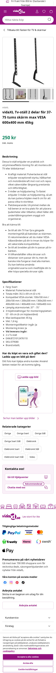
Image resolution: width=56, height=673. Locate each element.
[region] (28, 653)
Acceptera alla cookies (28, 657)
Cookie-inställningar (28, 669)
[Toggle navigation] (5, 11)
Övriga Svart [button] (23, 433)
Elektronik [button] (31, 441)
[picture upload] (28, 397)
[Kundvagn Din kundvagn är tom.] (51, 11)
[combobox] (28, 19)
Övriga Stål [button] (40, 433)
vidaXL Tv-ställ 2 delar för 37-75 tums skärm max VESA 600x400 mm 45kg (27, 117)
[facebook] (5, 582)
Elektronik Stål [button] (32, 449)
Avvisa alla (28, 663)
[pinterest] (17, 582)
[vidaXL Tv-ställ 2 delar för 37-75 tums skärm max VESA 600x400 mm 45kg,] (28, 62)
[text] (9, 138)
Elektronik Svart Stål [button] (14, 457)
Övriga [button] (7, 433)
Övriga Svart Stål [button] (12, 441)
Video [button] (32, 457)
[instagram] (11, 582)
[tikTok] (23, 582)
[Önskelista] (44, 11)
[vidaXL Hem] (19, 11)
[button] (28, 618)
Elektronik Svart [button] (11, 449)
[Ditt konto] (37, 11)
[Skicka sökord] (49, 19)
